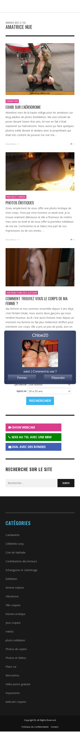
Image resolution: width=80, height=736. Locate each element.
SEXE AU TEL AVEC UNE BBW (31, 437)
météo (10, 631)
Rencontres (12, 675)
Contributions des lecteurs (22, 292)
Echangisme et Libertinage (21, 570)
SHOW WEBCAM (23, 427)
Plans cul (11, 666)
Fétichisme (12, 596)
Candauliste (13, 535)
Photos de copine (16, 649)
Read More (11, 144)
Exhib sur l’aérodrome (23, 107)
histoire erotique (15, 614)
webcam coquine (16, 701)
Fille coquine (13, 605)
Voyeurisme (13, 693)
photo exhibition (15, 640)
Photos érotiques (20, 202)
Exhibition (12, 101)
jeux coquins (13, 622)
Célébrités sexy (15, 543)
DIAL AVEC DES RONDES (28, 447)
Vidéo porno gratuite (18, 684)
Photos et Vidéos (16, 196)
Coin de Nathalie (15, 552)
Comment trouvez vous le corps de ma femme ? (37, 300)
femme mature (15, 587)
